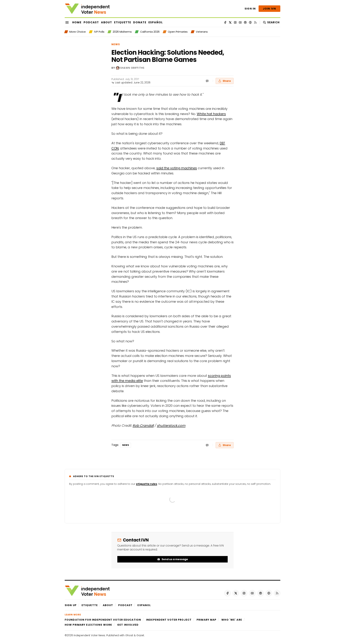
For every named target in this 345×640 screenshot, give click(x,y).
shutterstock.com (171, 425)
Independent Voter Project (169, 620)
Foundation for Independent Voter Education (103, 620)
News (115, 44)
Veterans (202, 32)
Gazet (140, 635)
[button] (71, 605)
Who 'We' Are (231, 620)
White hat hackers (211, 114)
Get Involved (128, 625)
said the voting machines (176, 168)
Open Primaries (178, 32)
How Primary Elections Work (88, 625)
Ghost (129, 635)
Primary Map (206, 620)
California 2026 (149, 32)
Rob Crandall (143, 425)
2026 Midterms (122, 32)
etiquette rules (146, 484)
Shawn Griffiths (132, 68)
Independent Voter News (89, 635)
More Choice (77, 32)
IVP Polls (99, 32)
